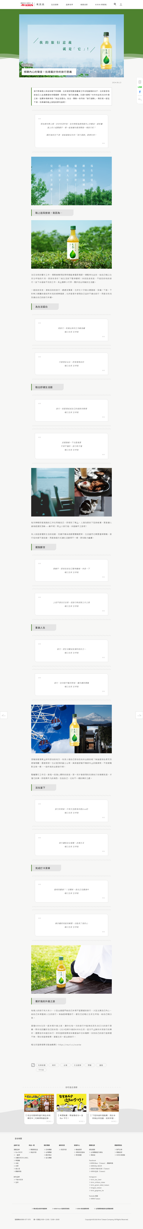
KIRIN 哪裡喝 (101, 4)
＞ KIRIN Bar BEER (95, 1166)
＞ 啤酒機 (17, 1160)
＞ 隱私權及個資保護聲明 (39, 1209)
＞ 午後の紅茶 (18, 1179)
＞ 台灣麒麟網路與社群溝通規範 (103, 1209)
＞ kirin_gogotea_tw (96, 1190)
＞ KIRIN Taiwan (94, 1199)
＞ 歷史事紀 (48, 1155)
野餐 (90, 1065)
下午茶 (41, 1070)
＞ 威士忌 (17, 1169)
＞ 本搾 (16, 1166)
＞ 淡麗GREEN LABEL (21, 1158)
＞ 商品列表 (32, 1152)
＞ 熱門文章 (118, 1149)
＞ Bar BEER (18, 1152)
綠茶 (54, 1065)
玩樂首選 (41, 1065)
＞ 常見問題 (78, 1155)
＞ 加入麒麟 (48, 1158)
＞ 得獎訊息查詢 (79, 1152)
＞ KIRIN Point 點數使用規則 (61, 1209)
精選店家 (84, 4)
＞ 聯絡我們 (78, 1149)
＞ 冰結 (16, 1163)
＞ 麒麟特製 (17, 1171)
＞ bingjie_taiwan (95, 1188)
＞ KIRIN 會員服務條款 (82, 1209)
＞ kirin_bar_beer (95, 1179)
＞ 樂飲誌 (92, 1155)
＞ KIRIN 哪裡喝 (120, 1155)
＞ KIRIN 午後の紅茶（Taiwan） (99, 1169)
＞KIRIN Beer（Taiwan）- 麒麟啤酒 (101, 1163)
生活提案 (55, 4)
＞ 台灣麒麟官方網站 (96, 1152)
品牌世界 (69, 4)
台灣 (65, 1065)
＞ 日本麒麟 (48, 1149)
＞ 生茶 (16, 1182)
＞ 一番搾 (17, 1155)
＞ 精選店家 (118, 1152)
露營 (101, 1065)
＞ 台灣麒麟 (48, 1152)
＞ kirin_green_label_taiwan (99, 1185)
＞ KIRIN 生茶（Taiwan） (97, 1171)
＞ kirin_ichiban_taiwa (97, 1182)
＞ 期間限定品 (33, 1149)
